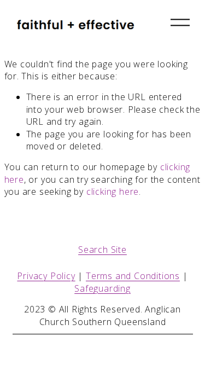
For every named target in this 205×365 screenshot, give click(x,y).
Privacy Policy (46, 276)
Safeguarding (102, 288)
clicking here (112, 192)
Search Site (102, 250)
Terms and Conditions (133, 276)
